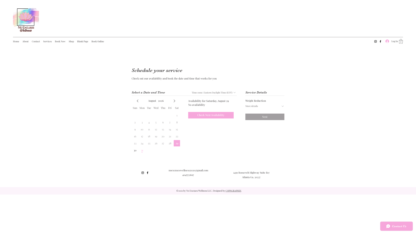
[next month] (174, 101)
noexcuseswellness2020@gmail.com (188, 170)
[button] (401, 41)
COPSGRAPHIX (233, 190)
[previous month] (138, 101)
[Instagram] (375, 41)
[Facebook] (380, 41)
